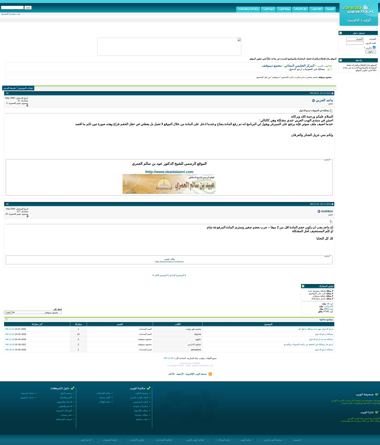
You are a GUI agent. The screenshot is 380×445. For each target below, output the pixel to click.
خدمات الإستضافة (64, 419)
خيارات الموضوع (25, 88)
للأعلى (171, 374)
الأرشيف (179, 374)
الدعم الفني (85, 440)
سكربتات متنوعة (140, 406)
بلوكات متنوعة (141, 415)
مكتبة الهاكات (104, 402)
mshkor (327, 211)
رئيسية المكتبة (141, 393)
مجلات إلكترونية (141, 410)
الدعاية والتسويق (64, 402)
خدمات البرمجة (28, 393)
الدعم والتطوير (65, 406)
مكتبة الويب (245, 440)
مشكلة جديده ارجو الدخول (321, 339)
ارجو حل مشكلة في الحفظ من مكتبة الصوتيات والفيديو (308, 344)
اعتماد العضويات (109, 440)
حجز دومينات (66, 415)
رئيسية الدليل (66, 393)
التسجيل (4, 14)
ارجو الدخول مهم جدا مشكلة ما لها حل (315, 329)
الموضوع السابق (176, 275)
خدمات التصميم (27, 397)
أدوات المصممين (140, 402)
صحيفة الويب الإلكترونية (196, 374)
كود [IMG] (328, 309)
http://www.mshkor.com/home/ (169, 261)
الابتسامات (328, 306)
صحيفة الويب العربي (272, 440)
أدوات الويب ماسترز (139, 397)
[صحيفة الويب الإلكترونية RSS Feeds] (210, 374)
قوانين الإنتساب (136, 440)
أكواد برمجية (104, 397)
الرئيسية (297, 440)
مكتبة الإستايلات (103, 393)
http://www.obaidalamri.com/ (169, 172)
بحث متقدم (15, 14)
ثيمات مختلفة (142, 419)
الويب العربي (323, 66)
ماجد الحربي (324, 100)
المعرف (372, 39)
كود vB (329, 303)
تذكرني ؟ (368, 48)
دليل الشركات (223, 440)
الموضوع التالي (161, 275)
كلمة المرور (371, 43)
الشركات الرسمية (64, 410)
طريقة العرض (9, 88)
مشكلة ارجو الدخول (324, 334)
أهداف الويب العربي (194, 440)
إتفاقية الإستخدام (164, 440)
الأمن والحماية (66, 397)
